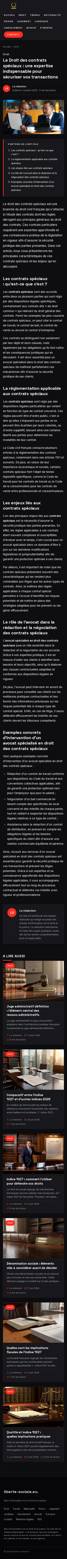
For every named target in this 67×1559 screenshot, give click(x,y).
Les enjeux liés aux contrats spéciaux (32, 168)
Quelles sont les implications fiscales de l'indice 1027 (27, 1350)
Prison (8, 21)
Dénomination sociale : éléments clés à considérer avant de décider (32, 1266)
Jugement (24, 21)
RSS (40, 1519)
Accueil (9, 15)
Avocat (31, 28)
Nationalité (52, 15)
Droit (23, 15)
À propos (46, 28)
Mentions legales (25, 1519)
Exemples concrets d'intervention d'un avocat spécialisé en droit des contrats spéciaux (32, 186)
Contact (13, 34)
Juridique (41, 21)
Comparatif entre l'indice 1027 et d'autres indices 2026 (28, 1097)
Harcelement (13, 28)
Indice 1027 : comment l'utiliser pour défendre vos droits (29, 1181)
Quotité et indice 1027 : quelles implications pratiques (28, 1434)
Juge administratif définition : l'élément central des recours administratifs (28, 1010)
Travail (35, 15)
